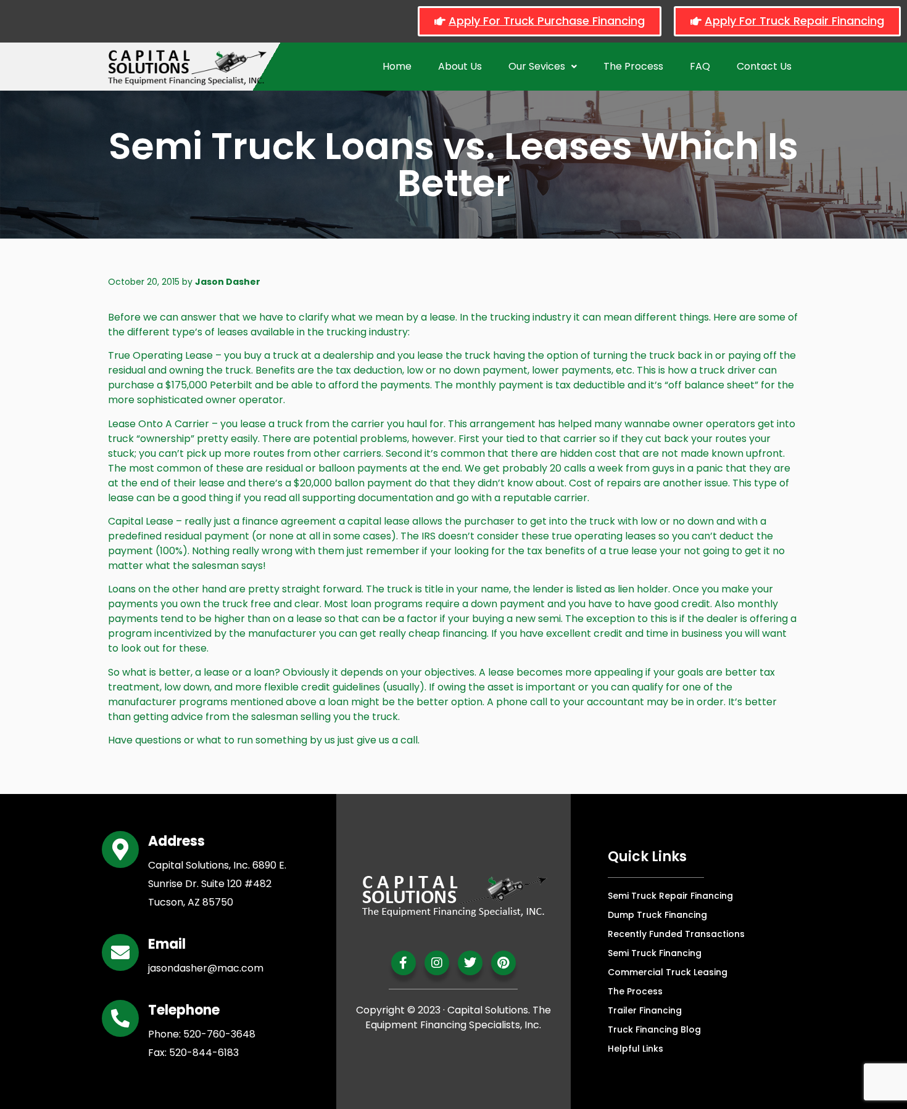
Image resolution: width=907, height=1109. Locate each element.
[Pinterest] (503, 963)
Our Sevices (536, 67)
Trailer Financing (645, 1010)
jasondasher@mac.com (205, 968)
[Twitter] (470, 963)
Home (397, 67)
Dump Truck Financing (657, 915)
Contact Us (764, 67)
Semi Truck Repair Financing (670, 895)
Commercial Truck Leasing (667, 972)
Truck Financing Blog (654, 1029)
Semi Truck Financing (655, 953)
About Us (460, 67)
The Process (633, 67)
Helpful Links (635, 1048)
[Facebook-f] (403, 963)
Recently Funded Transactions (676, 934)
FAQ (700, 67)
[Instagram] (437, 963)
